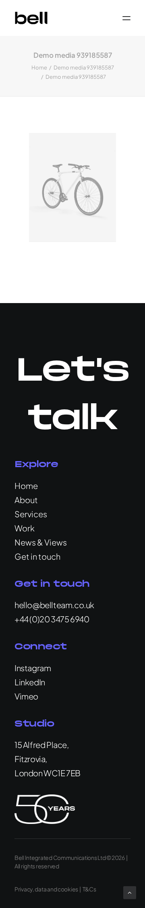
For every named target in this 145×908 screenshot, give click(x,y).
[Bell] (31, 18)
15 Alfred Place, (41, 744)
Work (24, 528)
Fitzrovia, (30, 759)
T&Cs (89, 889)
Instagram (32, 668)
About (26, 500)
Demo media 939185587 (84, 67)
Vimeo (26, 696)
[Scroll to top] (129, 891)
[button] (126, 18)
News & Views (40, 542)
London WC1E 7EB (47, 773)
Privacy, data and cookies (46, 889)
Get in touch (37, 556)
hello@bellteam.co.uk (54, 605)
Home (39, 67)
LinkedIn (29, 682)
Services (30, 514)
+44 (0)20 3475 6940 (51, 619)
